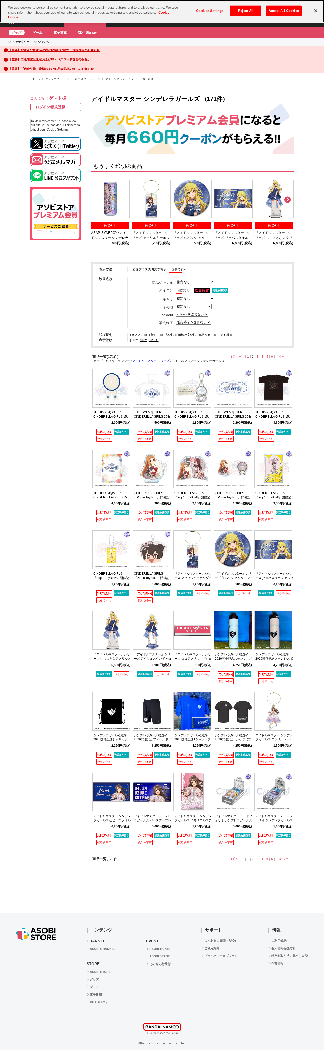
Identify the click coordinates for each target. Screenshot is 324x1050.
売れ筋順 (226, 335)
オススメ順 (139, 335)
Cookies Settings (209, 11)
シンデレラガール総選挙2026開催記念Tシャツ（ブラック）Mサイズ (233, 740)
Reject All (245, 11)
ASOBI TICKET (160, 949)
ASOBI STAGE (159, 956)
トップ (36, 78)
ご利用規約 (279, 940)
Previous (97, 200)
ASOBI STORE (100, 972)
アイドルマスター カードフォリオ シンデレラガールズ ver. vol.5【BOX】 (274, 820)
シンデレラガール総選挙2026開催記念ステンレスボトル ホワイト (274, 659)
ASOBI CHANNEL (102, 949)
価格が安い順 (187, 335)
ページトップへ (307, 1033)
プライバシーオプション (221, 956)
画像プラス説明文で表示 (149, 269)
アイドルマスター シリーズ (84, 78)
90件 (143, 340)
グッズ (17, 32)
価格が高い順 (207, 335)
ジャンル (43, 41)
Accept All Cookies (284, 11)
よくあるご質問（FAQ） (221, 940)
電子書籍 (60, 32)
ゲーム (38, 32)
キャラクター (21, 41)
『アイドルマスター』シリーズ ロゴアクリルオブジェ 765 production (193, 659)
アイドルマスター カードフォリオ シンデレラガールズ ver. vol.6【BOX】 (233, 820)
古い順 (169, 335)
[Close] (315, 10)
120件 (153, 340)
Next (287, 200)
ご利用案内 (211, 948)
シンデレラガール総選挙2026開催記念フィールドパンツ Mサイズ (152, 740)
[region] (162, 11)
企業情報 (277, 963)
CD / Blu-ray (87, 32)
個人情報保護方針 (283, 948)
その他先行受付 (160, 964)
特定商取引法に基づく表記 (289, 956)
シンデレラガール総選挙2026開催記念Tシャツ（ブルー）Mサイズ (192, 740)
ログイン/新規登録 (50, 107)
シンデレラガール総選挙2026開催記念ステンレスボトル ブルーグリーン (233, 659)
